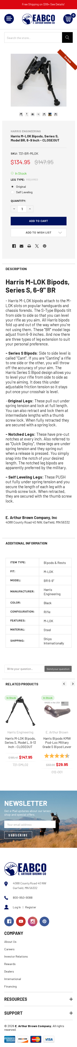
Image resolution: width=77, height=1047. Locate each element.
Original (21, 186)
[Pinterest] (44, 246)
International (12, 979)
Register (30, 907)
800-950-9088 (23, 897)
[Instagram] (32, 921)
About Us (10, 941)
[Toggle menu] (9, 19)
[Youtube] (21, 921)
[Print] (29, 246)
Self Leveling (24, 192)
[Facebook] (14, 246)
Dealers (9, 971)
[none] (39, 80)
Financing (10, 986)
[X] (37, 246)
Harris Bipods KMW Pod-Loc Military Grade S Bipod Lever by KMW (57, 742)
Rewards (10, 964)
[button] (39, 232)
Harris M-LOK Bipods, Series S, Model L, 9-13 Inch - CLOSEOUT (20, 742)
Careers (9, 949)
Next (72, 683)
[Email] (21, 246)
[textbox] (25, 669)
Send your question (58, 668)
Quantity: (18, 201)
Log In (17, 907)
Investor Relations (16, 956)
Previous (64, 683)
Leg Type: (24, 179)
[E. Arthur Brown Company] (25, 868)
